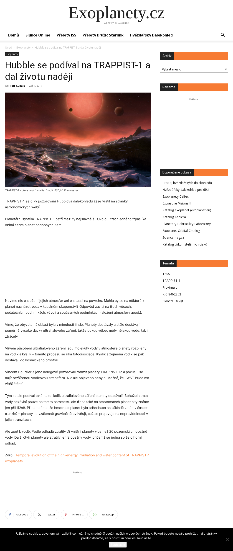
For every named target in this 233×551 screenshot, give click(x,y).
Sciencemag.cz (173, 237)
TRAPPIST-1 (171, 280)
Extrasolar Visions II (176, 203)
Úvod (8, 47)
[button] (222, 35)
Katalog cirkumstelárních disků (184, 244)
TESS (166, 274)
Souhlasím (118, 544)
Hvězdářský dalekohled (151, 35)
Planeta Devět (172, 301)
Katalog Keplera (174, 217)
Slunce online (37, 35)
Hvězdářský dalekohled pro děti (185, 189)
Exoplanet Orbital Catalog (181, 230)
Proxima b (169, 287)
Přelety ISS (66, 35)
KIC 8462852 (171, 294)
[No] (227, 539)
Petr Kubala (17, 85)
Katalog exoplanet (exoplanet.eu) (186, 210)
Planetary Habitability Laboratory (186, 224)
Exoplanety (23, 47)
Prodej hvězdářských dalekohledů (187, 183)
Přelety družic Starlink (103, 35)
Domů (13, 35)
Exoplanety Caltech (176, 196)
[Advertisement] (78, 266)
